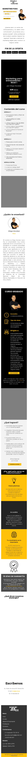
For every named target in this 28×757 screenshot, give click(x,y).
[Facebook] (9, 697)
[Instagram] (14, 697)
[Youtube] (12, 750)
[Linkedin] (18, 697)
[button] (14, 69)
